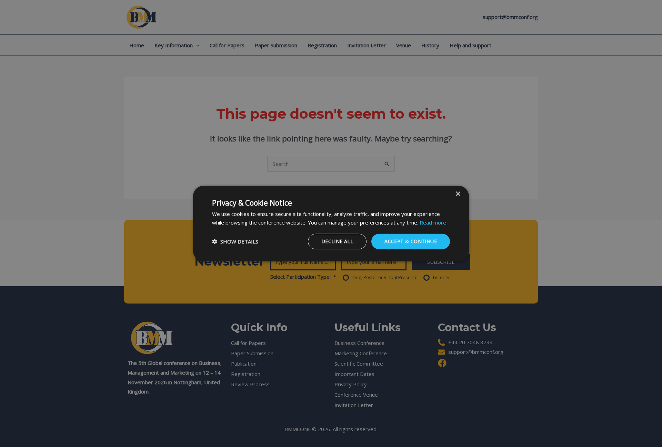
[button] (235, 241)
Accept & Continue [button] (410, 241)
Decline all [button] (337, 241)
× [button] (457, 194)
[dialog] (331, 223)
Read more (433, 222)
